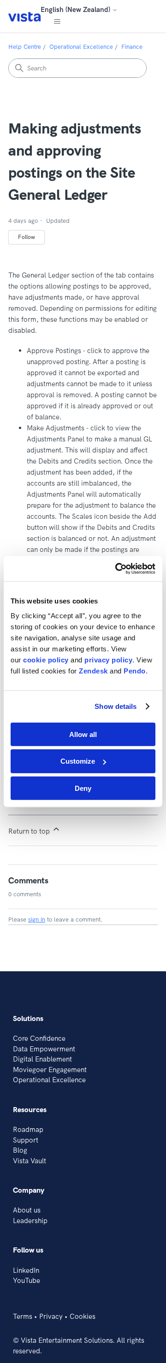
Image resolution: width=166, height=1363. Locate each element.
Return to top (30, 831)
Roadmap (28, 1129)
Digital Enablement (42, 1059)
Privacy (51, 1316)
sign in (36, 919)
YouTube (26, 1280)
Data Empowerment (44, 1048)
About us (27, 1210)
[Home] (24, 16)
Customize (77, 761)
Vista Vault (29, 1160)
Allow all (83, 734)
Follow (26, 236)
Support (25, 1140)
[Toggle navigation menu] (57, 21)
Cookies (82, 1316)
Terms (22, 1316)
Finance (131, 46)
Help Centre (24, 46)
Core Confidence (39, 1038)
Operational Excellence (81, 46)
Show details (115, 706)
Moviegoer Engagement (50, 1069)
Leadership (30, 1220)
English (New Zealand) (76, 9)
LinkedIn (26, 1270)
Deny (83, 788)
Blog (20, 1150)
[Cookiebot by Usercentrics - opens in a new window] (117, 568)
